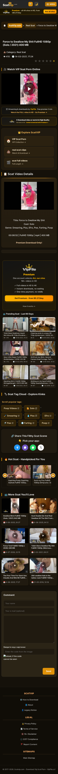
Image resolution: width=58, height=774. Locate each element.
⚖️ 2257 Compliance (29, 739)
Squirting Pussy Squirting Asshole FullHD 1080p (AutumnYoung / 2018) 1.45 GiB (18, 483)
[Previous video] (5, 475)
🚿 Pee (7, 423)
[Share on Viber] (25, 447)
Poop (44, 423)
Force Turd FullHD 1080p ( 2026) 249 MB (14, 547)
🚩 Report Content (29, 744)
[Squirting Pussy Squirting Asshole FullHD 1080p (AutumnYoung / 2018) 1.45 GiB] (19, 471)
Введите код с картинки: (15, 647)
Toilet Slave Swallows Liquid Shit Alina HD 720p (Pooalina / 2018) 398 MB (15, 334)
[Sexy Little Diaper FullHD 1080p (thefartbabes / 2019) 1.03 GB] (15, 348)
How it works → (29, 306)
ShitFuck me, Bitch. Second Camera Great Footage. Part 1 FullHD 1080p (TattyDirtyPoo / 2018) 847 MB (42, 358)
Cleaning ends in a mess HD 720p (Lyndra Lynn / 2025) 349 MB (42, 334)
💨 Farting (26, 423)
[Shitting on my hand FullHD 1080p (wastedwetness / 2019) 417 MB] (42, 372)
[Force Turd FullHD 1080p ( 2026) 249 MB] (15, 535)
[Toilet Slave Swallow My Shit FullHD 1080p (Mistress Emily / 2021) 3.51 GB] (43, 535)
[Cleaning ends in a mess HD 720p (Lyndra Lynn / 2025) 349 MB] (42, 324)
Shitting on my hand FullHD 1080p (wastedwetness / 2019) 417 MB (42, 382)
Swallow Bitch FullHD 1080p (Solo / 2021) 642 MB (14, 517)
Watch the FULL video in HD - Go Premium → (29, 112)
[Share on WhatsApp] (33, 447)
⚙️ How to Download (29, 700)
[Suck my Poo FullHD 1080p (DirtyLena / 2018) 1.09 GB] (44, 471)
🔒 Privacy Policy (29, 723)
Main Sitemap (29, 758)
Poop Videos (10, 408)
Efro (47, 415)
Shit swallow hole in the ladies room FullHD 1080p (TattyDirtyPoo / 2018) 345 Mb (42, 577)
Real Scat (30, 25)
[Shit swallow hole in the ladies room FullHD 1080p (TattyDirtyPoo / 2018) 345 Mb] (43, 565)
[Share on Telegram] (17, 447)
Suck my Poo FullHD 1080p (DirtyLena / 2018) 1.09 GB (44, 482)
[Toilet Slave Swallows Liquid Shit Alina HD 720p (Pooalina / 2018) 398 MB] (15, 324)
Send (48, 671)
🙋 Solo (30, 408)
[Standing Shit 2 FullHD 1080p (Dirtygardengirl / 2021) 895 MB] (15, 372)
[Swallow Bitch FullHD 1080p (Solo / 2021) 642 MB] (15, 505)
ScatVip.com (15, 25)
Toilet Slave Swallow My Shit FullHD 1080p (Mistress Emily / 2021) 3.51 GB (43, 547)
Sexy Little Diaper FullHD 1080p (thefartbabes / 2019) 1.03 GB (15, 358)
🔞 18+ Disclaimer (29, 734)
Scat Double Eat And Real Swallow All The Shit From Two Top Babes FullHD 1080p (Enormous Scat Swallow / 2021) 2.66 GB (42, 517)
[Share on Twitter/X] (41, 447)
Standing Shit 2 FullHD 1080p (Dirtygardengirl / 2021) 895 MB (15, 382)
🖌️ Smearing (10, 415)
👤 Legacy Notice (29, 710)
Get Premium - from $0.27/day (29, 298)
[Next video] (53, 475)
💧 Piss (30, 415)
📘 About (29, 705)
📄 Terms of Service (29, 729)
